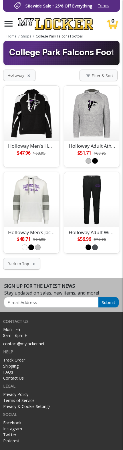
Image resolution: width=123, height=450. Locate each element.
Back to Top (22, 263)
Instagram (12, 428)
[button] (8, 24)
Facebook (12, 422)
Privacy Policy (15, 394)
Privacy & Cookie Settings (27, 406)
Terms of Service (19, 400)
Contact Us (13, 378)
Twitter (9, 434)
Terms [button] (103, 5)
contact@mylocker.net (24, 343)
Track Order (14, 360)
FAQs (8, 372)
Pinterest (11, 440)
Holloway (19, 75)
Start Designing (31, 130)
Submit (108, 302)
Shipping (11, 366)
